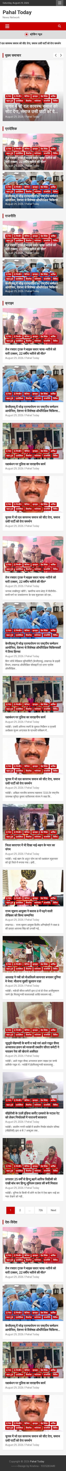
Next (53, 1210)
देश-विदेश (11, 1222)
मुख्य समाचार (13, 55)
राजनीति (47, 101)
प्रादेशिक (19, 101)
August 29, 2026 (14, 116)
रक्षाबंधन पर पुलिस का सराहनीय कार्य (25, 464)
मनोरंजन (37, 101)
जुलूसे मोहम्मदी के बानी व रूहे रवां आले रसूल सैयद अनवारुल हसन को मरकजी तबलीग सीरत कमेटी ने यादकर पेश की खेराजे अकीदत (32, 1047)
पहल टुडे (9, 101)
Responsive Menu (59, 3)
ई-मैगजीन (17, 96)
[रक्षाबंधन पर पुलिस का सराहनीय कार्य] (33, 694)
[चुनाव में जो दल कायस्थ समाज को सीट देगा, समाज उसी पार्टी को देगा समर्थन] (33, 756)
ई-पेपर (8, 96)
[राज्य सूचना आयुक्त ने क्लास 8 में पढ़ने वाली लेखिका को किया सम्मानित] (33, 888)
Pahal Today (17, 12)
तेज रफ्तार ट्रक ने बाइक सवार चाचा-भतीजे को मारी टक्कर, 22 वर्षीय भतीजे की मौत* (30, 160)
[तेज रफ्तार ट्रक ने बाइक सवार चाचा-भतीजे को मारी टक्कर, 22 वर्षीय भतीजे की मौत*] (33, 554)
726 (41, 1210)
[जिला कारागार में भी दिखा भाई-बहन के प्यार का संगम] (33, 822)
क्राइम (35, 96)
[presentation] (55, 55)
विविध (55, 101)
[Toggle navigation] (7, 26)
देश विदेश (44, 96)
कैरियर (27, 96)
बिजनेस (29, 101)
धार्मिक (53, 96)
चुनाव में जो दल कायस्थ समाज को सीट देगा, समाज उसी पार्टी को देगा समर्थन (31, 111)
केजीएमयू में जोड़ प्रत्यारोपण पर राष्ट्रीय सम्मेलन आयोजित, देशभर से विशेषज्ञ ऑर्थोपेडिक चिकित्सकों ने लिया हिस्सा (33, 200)
